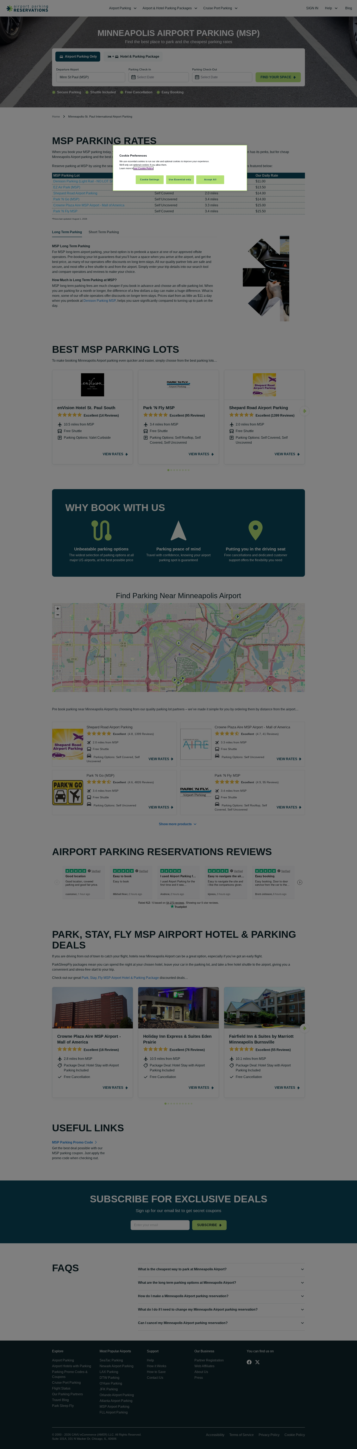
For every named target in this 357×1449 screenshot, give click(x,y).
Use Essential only (180, 179)
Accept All (210, 179)
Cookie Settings (149, 179)
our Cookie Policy (143, 168)
